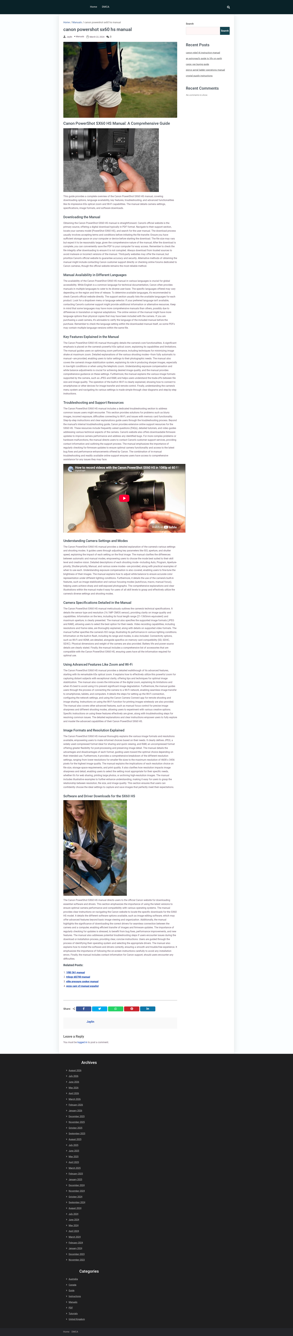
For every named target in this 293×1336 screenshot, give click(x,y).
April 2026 (74, 1093)
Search (190, 23)
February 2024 (76, 1242)
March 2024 (75, 1237)
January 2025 (75, 1179)
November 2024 (77, 1191)
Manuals (80, 36)
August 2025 (75, 1139)
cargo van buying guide (197, 64)
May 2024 (73, 1225)
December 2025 (77, 1116)
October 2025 (75, 1127)
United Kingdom (77, 1319)
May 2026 (73, 1087)
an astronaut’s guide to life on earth (204, 58)
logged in (82, 1042)
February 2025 (76, 1173)
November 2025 (77, 1122)
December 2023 (77, 1254)
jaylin (69, 37)
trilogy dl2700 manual (78, 976)
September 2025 (77, 1133)
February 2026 (76, 1104)
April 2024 (74, 1231)
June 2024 (74, 1219)
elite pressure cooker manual (82, 981)
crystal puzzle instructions (199, 75)
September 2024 (77, 1202)
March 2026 (75, 1099)
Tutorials (73, 1313)
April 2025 (74, 1162)
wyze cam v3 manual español (82, 986)
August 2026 (75, 1070)
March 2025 (75, 1168)
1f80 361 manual (75, 972)
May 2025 (73, 1156)
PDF (71, 1307)
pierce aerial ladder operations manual (205, 70)
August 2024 (75, 1208)
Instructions (75, 1296)
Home (93, 6)
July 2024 (73, 1214)
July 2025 (73, 1145)
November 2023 (77, 1259)
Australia (73, 1279)
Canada (72, 1284)
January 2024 (75, 1248)
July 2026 (73, 1076)
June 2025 (74, 1150)
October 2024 (75, 1196)
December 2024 (77, 1185)
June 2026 (74, 1082)
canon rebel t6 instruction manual (203, 52)
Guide (71, 1290)
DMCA (105, 6)
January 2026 (75, 1110)
